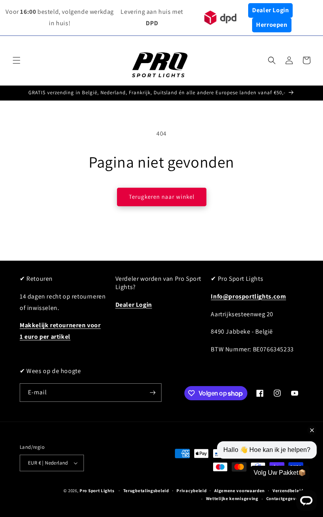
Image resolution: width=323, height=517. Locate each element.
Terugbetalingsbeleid (146, 490)
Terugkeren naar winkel (162, 196)
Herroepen (271, 25)
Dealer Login (270, 10)
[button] (16, 60)
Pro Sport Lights (97, 490)
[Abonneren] (152, 392)
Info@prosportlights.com (248, 296)
